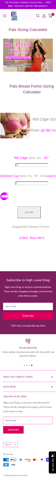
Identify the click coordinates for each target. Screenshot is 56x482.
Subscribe (28, 315)
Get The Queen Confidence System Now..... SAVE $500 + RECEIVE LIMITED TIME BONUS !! (28, 4)
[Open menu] (4, 15)
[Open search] (38, 15)
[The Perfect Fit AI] (28, 55)
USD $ (8, 444)
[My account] (44, 15)
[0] (50, 16)
